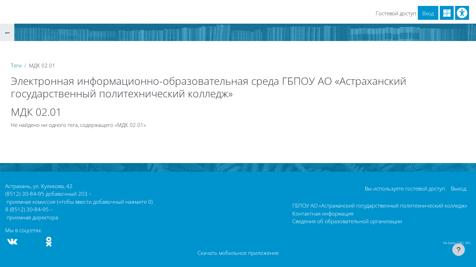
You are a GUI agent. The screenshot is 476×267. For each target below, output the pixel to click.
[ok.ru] (48, 241)
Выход (458, 188)
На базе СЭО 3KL (457, 242)
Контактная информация (322, 213)
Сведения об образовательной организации (347, 221)
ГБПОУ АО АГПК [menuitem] (90, 7)
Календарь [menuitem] (50, 7)
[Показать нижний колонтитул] (458, 249)
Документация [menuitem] (181, 7)
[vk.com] (12, 241)
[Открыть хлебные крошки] (7, 32)
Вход (428, 13)
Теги (16, 65)
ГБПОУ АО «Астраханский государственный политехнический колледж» (379, 205)
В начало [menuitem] (19, 7)
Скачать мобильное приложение (238, 252)
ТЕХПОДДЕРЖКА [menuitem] (136, 7)
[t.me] (30, 241)
